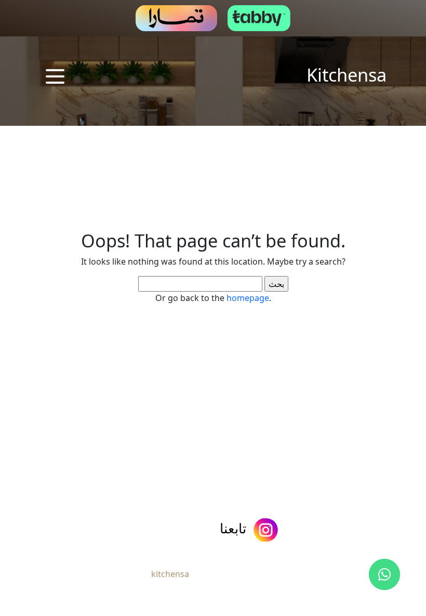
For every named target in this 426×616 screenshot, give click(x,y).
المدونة (166, 483)
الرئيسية (344, 483)
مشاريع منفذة (227, 483)
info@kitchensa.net (139, 530)
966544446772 (52, 529)
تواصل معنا (109, 483)
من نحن (290, 483)
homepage (248, 298)
